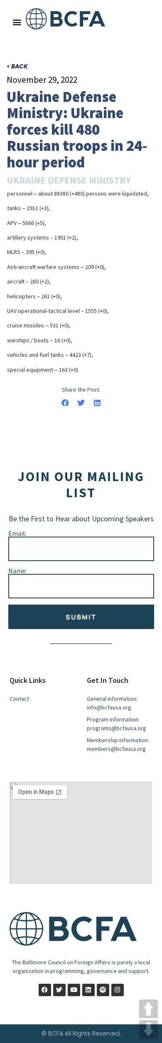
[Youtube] (74, 990)
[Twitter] (59, 990)
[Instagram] (117, 990)
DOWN (148, 1029)
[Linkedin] (88, 990)
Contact (19, 698)
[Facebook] (45, 990)
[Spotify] (103, 990)
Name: (17, 570)
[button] (17, 22)
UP (148, 1008)
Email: (17, 533)
